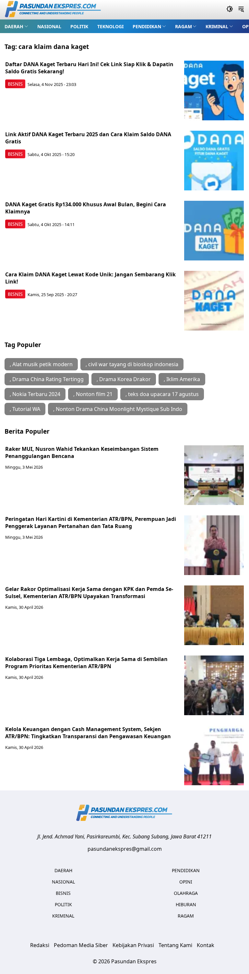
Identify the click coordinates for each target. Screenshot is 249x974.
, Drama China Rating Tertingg (47, 379)
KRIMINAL (217, 26)
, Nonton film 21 (93, 394)
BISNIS (15, 84)
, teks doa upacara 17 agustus (162, 394)
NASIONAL (49, 26)
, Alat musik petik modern (41, 364)
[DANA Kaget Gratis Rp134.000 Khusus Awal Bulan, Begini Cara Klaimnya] (214, 230)
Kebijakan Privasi (133, 945)
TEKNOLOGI (110, 26)
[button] (16, 26)
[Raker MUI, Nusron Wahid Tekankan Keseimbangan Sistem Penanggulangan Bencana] (214, 475)
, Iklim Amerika (182, 379)
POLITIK (79, 26)
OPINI (185, 882)
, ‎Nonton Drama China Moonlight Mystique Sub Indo (117, 409)
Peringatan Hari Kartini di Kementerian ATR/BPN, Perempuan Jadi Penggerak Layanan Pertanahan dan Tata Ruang (90, 522)
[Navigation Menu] (241, 10)
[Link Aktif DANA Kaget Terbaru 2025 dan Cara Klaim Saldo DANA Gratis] (214, 160)
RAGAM (183, 26)
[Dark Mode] (229, 10)
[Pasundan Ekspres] (53, 9)
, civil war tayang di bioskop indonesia (132, 364)
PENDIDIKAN (147, 26)
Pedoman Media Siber (81, 945)
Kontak (205, 945)
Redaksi (39, 945)
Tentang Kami (175, 945)
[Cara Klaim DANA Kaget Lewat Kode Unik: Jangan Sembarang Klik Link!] (214, 301)
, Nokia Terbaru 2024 (35, 394)
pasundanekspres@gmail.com (125, 848)
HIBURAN (186, 904)
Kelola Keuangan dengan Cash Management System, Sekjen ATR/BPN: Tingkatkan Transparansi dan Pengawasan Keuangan (88, 733)
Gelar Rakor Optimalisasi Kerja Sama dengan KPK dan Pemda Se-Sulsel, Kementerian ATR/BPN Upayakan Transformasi (89, 592)
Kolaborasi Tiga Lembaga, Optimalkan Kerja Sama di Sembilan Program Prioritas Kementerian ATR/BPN (86, 662)
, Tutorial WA (25, 409)
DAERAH (14, 26)
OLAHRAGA (186, 893)
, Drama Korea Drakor (124, 379)
